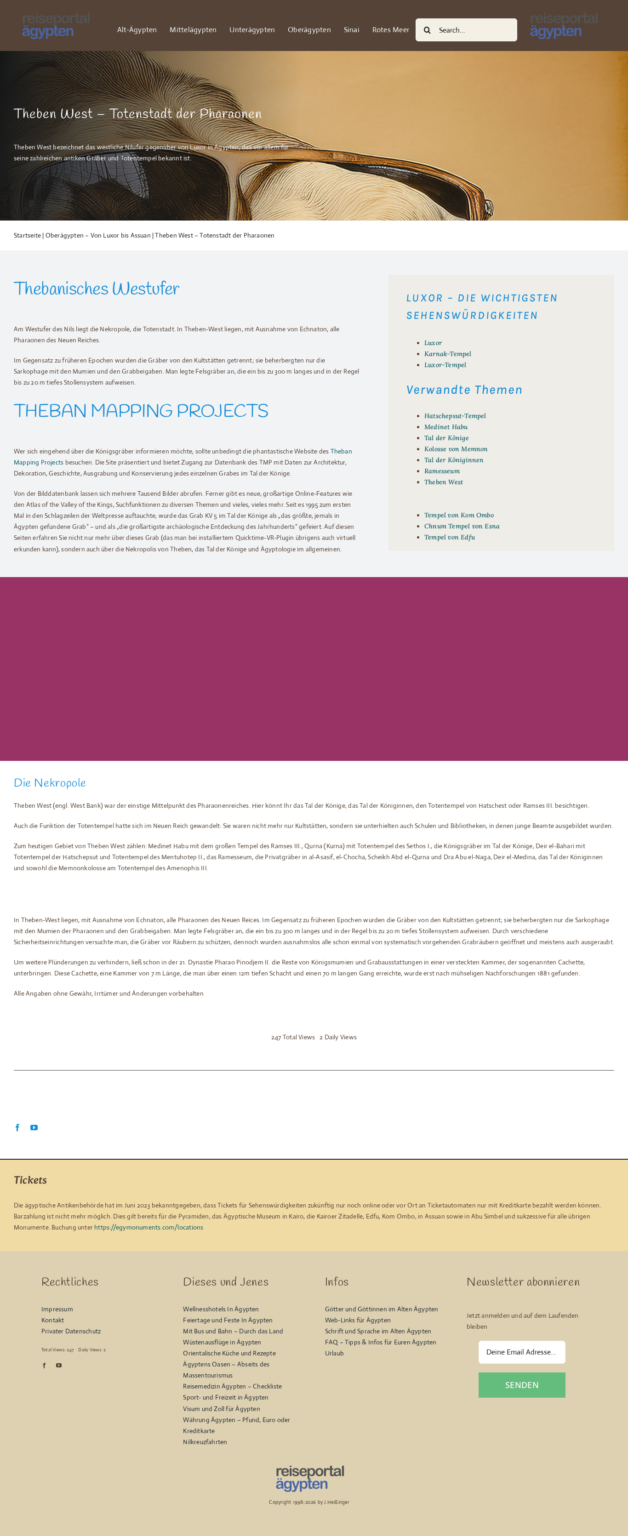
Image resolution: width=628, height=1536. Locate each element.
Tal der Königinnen (454, 460)
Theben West (443, 482)
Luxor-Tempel (445, 365)
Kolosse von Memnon (456, 449)
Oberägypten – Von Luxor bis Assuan (98, 235)
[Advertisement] (314, 664)
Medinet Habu (446, 427)
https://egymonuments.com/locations (148, 1227)
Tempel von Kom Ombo (459, 515)
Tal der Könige (446, 438)
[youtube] (34, 1127)
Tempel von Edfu (449, 537)
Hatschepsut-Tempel (455, 416)
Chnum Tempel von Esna (462, 526)
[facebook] (17, 1127)
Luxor (433, 343)
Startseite (27, 235)
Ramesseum (442, 471)
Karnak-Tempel (448, 354)
